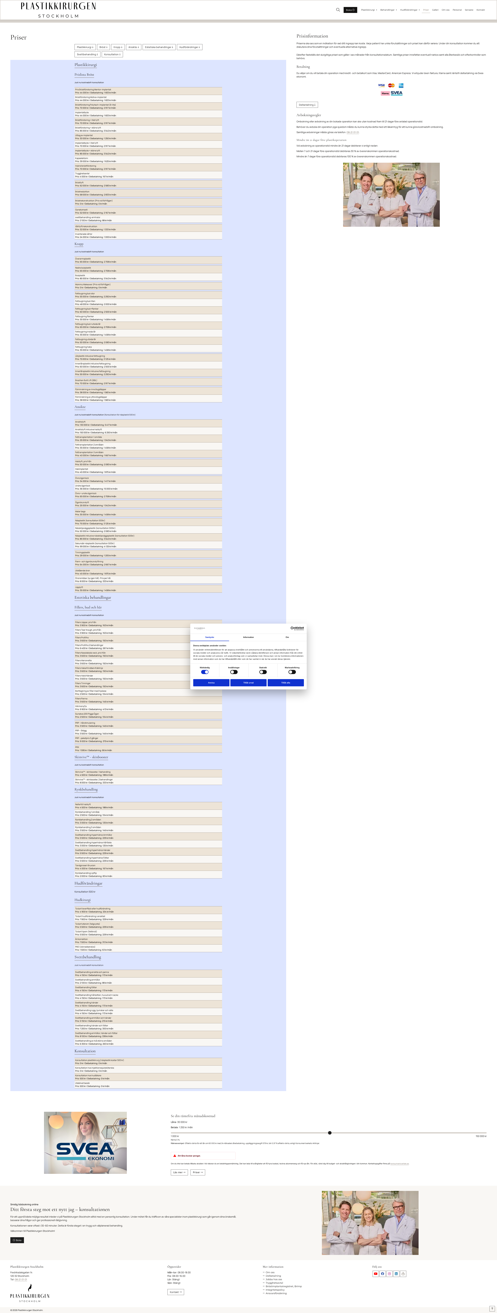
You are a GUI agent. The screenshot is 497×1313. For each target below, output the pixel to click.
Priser (426, 10)
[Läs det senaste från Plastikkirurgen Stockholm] (403, 1274)
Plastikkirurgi (368, 10)
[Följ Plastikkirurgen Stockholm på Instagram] (389, 1274)
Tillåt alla (285, 682)
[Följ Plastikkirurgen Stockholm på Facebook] (382, 1274)
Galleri (435, 10)
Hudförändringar (408, 10)
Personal (457, 10)
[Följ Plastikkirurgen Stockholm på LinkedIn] (396, 1274)
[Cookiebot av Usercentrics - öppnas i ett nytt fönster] (292, 629)
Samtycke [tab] (209, 637)
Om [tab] (287, 637)
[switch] (234, 672)
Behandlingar (387, 10)
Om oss (446, 10)
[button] (338, 10)
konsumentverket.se (399, 1163)
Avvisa (211, 682)
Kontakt (481, 10)
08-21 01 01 (353, 132)
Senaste (469, 10)
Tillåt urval (248, 682)
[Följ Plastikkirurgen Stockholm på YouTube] (376, 1274)
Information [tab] (248, 637)
